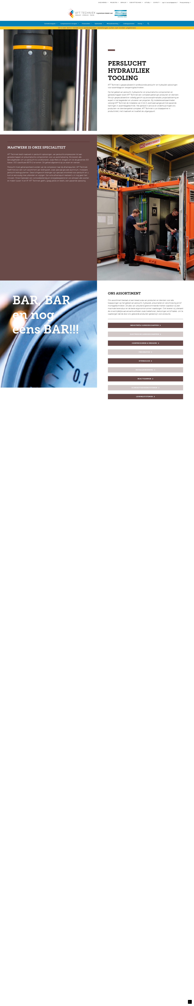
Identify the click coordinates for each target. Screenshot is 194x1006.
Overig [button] (140, 23)
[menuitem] (103, 2)
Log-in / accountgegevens (169, 2)
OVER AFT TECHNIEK (135, 2)
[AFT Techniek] (97, 13)
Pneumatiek (86, 23)
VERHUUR (123, 2)
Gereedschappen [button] (50, 23)
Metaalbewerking (112, 23)
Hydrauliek (98, 23)
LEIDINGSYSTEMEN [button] (144, 397)
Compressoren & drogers (68, 23)
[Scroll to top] (190, 1002)
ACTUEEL (147, 2)
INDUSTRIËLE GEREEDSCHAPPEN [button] (144, 325)
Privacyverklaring (184, 2)
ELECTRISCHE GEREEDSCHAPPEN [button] (144, 334)
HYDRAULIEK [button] (144, 361)
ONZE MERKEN (102, 2)
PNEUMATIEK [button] (144, 352)
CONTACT (156, 2)
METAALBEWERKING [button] (144, 370)
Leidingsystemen (128, 23)
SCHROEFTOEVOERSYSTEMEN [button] (144, 388)
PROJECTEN (113, 2)
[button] (149, 23)
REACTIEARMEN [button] (144, 379)
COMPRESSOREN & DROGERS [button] (144, 343)
